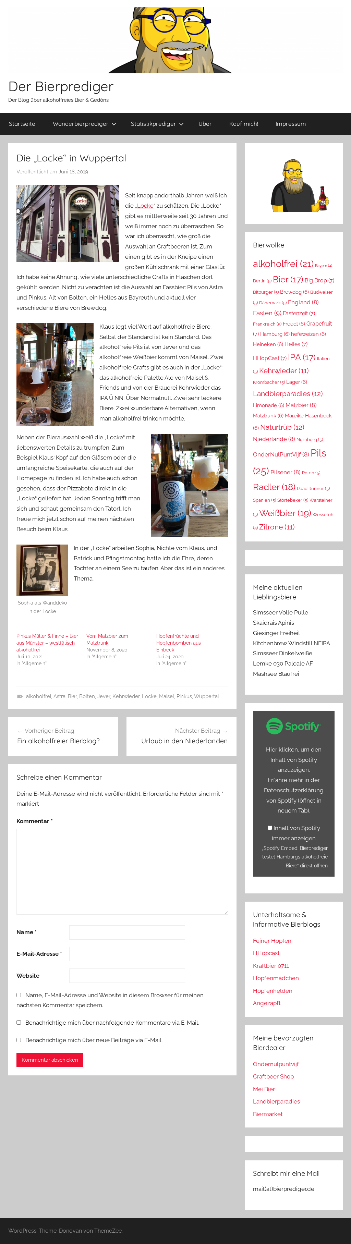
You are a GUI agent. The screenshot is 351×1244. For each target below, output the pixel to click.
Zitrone (277, 527)
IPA (302, 357)
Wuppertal (206, 696)
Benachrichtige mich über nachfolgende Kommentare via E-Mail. (112, 1022)
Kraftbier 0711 (271, 965)
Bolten (87, 696)
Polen (311, 472)
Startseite (22, 123)
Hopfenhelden (272, 990)
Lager (296, 382)
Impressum (291, 123)
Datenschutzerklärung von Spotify (294, 800)
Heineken (268, 344)
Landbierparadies (288, 393)
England (303, 302)
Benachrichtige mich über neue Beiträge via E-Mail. (93, 1040)
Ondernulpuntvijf (276, 1064)
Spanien (264, 500)
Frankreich (267, 324)
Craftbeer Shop (273, 1076)
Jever (103, 696)
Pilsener (285, 472)
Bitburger (266, 292)
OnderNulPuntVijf (281, 454)
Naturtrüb (282, 427)
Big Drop (319, 280)
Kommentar (34, 821)
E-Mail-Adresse (39, 953)
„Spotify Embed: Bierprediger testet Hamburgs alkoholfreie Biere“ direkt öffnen (295, 856)
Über (205, 123)
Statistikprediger (153, 123)
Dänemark (273, 302)
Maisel (166, 696)
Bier (72, 696)
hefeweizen (308, 334)
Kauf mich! (243, 123)
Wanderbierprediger (81, 123)
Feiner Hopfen (272, 940)
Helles (296, 344)
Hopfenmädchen (276, 978)
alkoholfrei (38, 696)
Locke (145, 205)
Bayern (323, 266)
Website (27, 975)
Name (26, 932)
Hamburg (275, 334)
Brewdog (294, 292)
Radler (274, 487)
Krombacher (269, 382)
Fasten (267, 313)
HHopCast (270, 358)
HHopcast (266, 953)
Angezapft (267, 1003)
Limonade (268, 405)
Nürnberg (309, 439)
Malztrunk (268, 415)
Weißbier (285, 513)
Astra (59, 696)
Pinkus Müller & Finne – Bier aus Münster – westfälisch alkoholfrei (47, 643)
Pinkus (184, 696)
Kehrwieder (126, 696)
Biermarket (268, 1114)
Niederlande (274, 439)
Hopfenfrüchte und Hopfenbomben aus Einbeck (178, 643)
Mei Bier (264, 1089)
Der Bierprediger (60, 86)
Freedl (294, 324)
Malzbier (301, 405)
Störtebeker (292, 500)
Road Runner (313, 488)
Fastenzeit (299, 313)
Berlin (262, 280)
